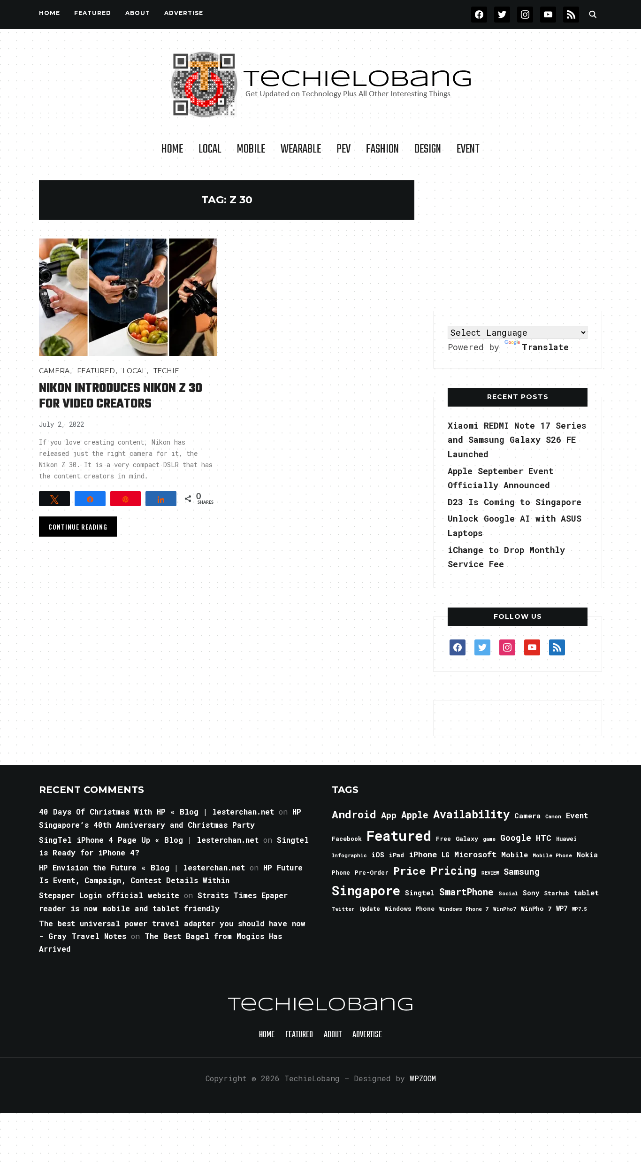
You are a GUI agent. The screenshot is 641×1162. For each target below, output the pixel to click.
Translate (545, 347)
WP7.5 (579, 909)
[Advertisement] (517, 239)
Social (508, 893)
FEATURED (92, 12)
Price (409, 870)
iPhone (423, 854)
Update (369, 908)
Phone (341, 872)
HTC (543, 837)
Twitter (343, 909)
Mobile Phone (552, 855)
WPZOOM (423, 1078)
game (489, 838)
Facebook (347, 838)
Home (49, 12)
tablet (586, 892)
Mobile (251, 149)
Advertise (183, 12)
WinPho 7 (536, 908)
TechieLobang (321, 1005)
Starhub (556, 893)
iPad (396, 855)
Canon (553, 816)
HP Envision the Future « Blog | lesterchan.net (142, 867)
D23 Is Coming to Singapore (514, 502)
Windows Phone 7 (463, 908)
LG (446, 854)
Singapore (366, 890)
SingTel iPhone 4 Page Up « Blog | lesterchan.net (149, 840)
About (137, 12)
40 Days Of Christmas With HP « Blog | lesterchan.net (156, 811)
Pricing (453, 870)
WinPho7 (504, 908)
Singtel (420, 892)
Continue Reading (77, 526)
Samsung (522, 871)
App (389, 815)
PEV (343, 149)
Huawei (566, 838)
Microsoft (475, 854)
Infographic (349, 855)
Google (515, 837)
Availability (471, 814)
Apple (414, 815)
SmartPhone (466, 891)
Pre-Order (372, 872)
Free (443, 838)
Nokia (587, 854)
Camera (54, 371)
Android (354, 814)
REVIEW (490, 873)
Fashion (382, 149)
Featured (398, 835)
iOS (377, 854)
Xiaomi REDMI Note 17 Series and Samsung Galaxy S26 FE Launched (517, 440)
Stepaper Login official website (109, 895)
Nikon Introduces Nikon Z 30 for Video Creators (120, 396)
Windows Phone (410, 908)
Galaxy (467, 838)
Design (427, 149)
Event (468, 149)
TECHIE (166, 371)
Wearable (301, 149)
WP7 (561, 908)
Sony (531, 892)
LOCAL (209, 149)
